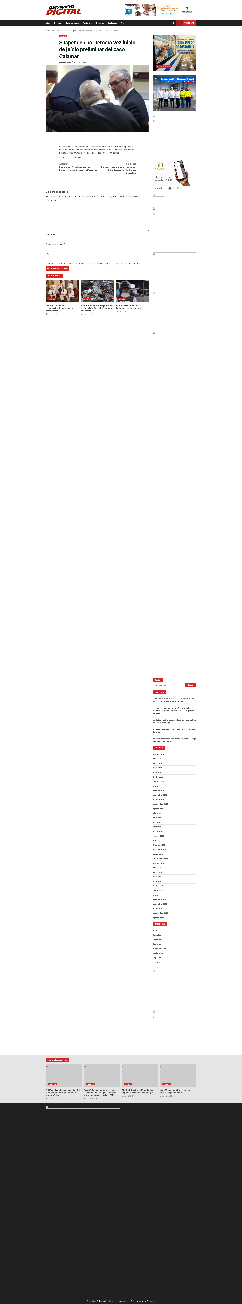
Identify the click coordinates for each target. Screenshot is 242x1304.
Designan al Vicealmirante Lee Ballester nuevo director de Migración (78, 166)
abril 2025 (157, 827)
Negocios (58, 23)
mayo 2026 (157, 768)
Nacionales (88, 23)
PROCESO (76, 157)
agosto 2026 (158, 754)
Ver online (189, 23)
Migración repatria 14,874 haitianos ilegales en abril (132, 291)
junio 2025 (157, 817)
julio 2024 (157, 867)
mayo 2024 (157, 877)
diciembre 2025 (159, 790)
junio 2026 (157, 763)
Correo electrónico (55, 244)
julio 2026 (157, 758)
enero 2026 (157, 786)
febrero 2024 (158, 890)
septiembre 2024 (160, 858)
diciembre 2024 (159, 845)
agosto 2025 (158, 808)
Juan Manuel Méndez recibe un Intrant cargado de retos (178, 1075)
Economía (157, 944)
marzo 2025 (158, 831)
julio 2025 (157, 813)
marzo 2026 (158, 777)
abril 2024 (157, 881)
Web (48, 254)
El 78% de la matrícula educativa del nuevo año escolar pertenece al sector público (64, 1075)
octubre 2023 (158, 908)
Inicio (48, 23)
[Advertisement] (160, 9)
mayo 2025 (157, 822)
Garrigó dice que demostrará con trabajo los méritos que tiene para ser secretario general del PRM (174, 711)
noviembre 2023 (160, 904)
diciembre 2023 (159, 899)
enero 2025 (157, 840)
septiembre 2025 (160, 804)
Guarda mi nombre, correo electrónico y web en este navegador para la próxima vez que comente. (94, 263)
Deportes (100, 23)
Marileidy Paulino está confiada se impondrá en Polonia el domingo (140, 1075)
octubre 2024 (158, 854)
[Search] (173, 23)
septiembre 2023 (160, 913)
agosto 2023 (158, 917)
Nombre (50, 234)
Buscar (158, 680)
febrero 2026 (158, 781)
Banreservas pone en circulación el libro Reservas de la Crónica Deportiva (118, 168)
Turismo (156, 962)
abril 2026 (157, 772)
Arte (122, 23)
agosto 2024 (158, 863)
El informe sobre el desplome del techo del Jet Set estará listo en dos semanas (97, 291)
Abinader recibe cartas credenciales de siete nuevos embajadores (62, 291)
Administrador (65, 62)
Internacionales (72, 23)
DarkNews (136, 1301)
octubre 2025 (158, 799)
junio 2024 (157, 872)
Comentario (52, 200)
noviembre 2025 (160, 795)
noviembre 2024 (160, 849)
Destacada (112, 23)
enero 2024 (157, 895)
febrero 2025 (158, 836)
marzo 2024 (158, 886)
